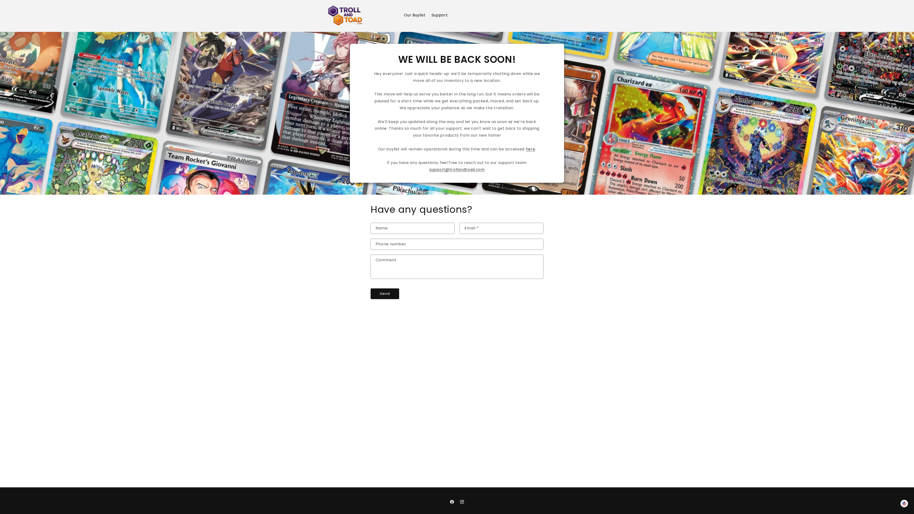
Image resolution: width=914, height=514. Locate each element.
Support (440, 15)
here (530, 149)
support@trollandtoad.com (457, 169)
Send (385, 293)
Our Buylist (415, 15)
